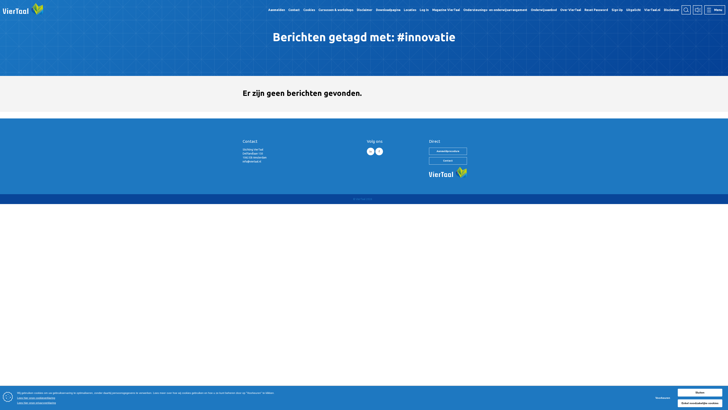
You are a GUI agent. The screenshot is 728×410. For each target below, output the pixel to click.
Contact (294, 10)
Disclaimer (364, 10)
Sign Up (617, 10)
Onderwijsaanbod (544, 10)
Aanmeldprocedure (448, 151)
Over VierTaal (570, 10)
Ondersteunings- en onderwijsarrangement (495, 10)
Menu (718, 10)
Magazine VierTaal (446, 10)
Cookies (309, 10)
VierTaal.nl (652, 10)
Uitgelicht (633, 10)
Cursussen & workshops (335, 10)
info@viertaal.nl (252, 161)
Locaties (410, 10)
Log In (424, 10)
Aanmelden (276, 10)
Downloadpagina (388, 10)
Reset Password (596, 10)
